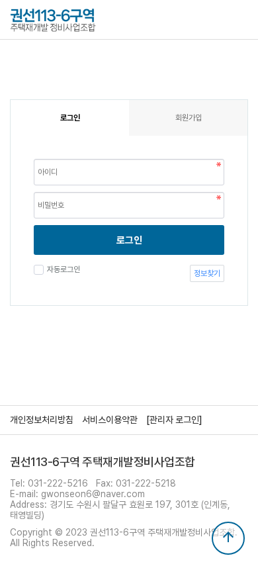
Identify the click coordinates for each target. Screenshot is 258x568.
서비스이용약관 (110, 419)
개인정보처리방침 (41, 419)
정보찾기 (207, 273)
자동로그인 (63, 269)
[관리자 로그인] (174, 419)
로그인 (129, 240)
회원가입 (188, 117)
